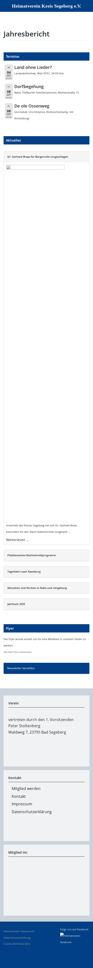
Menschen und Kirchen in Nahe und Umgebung (37, 588)
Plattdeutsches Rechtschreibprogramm (31, 555)
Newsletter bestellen (21, 668)
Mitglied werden (26, 788)
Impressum (22, 804)
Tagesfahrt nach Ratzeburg (24, 571)
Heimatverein (12, 931)
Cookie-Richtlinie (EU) (17, 944)
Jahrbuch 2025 (16, 604)
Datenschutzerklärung (32, 811)
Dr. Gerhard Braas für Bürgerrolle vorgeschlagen (37, 156)
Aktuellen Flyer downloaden (18, 652)
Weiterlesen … (17, 540)
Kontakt (19, 796)
